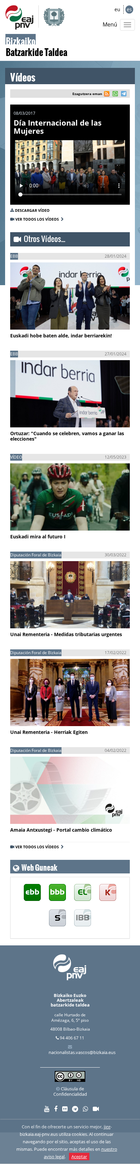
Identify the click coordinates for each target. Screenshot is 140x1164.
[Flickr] (64, 1109)
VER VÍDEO (30, 317)
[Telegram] (75, 1109)
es (129, 9)
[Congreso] (107, 892)
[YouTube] (46, 1109)
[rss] (106, 94)
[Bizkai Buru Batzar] (57, 892)
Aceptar (79, 1156)
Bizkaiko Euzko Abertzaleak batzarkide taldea (70, 1000)
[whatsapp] (114, 94)
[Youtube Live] (96, 1109)
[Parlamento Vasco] (82, 892)
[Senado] (57, 918)
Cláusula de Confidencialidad (70, 1091)
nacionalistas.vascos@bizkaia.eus (82, 1052)
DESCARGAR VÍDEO (32, 210)
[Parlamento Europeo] (82, 918)
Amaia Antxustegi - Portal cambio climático (61, 830)
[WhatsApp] (85, 1109)
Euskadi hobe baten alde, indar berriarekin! (61, 335)
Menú (110, 24)
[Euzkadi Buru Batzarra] (32, 892)
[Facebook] (55, 1109)
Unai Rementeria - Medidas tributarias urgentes (66, 634)
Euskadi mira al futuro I (38, 536)
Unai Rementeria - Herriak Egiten (49, 732)
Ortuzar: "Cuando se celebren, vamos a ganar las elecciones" (67, 436)
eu (117, 9)
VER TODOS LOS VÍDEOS (38, 219)
